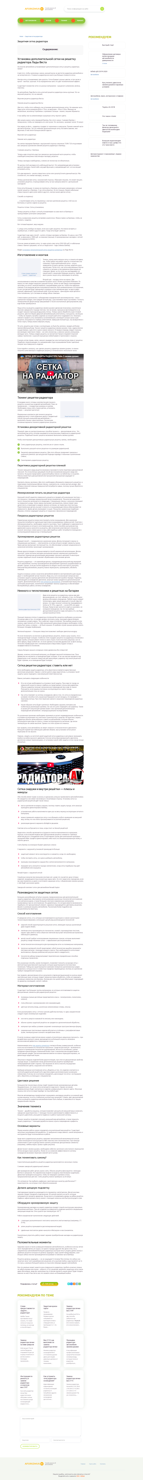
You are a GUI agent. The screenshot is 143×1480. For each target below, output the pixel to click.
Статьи (104, 63)
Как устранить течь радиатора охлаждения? (49, 1378)
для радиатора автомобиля (50, 582)
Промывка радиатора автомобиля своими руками (72, 1343)
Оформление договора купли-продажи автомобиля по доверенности (111, 57)
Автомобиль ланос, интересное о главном (107, 96)
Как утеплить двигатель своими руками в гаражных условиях (112, 85)
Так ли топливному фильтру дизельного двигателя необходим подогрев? (111, 128)
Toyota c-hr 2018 (108, 107)
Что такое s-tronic (109, 116)
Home (21, 36)
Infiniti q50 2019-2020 (99, 71)
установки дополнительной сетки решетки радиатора (42, 250)
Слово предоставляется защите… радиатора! (29, 274)
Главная (83, 1464)
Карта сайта (92, 1464)
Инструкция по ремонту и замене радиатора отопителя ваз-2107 (26, 1381)
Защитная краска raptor (72, 416)
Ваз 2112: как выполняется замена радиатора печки (50, 1343)
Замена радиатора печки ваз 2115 (73, 1378)
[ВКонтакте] (71, 1284)
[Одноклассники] (74, 1284)
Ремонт (80, 20)
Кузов (48, 20)
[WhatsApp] (79, 1284)
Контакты (102, 1464)
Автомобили (30, 20)
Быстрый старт (108, 45)
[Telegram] (77, 1284)
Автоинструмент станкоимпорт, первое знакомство (106, 155)
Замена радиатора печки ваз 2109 (29, 609)
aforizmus (34, 8)
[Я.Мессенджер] (69, 1284)
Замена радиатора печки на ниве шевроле (27, 1342)
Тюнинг (64, 20)
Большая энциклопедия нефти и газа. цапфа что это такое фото (111, 143)
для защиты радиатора (41, 1045)
